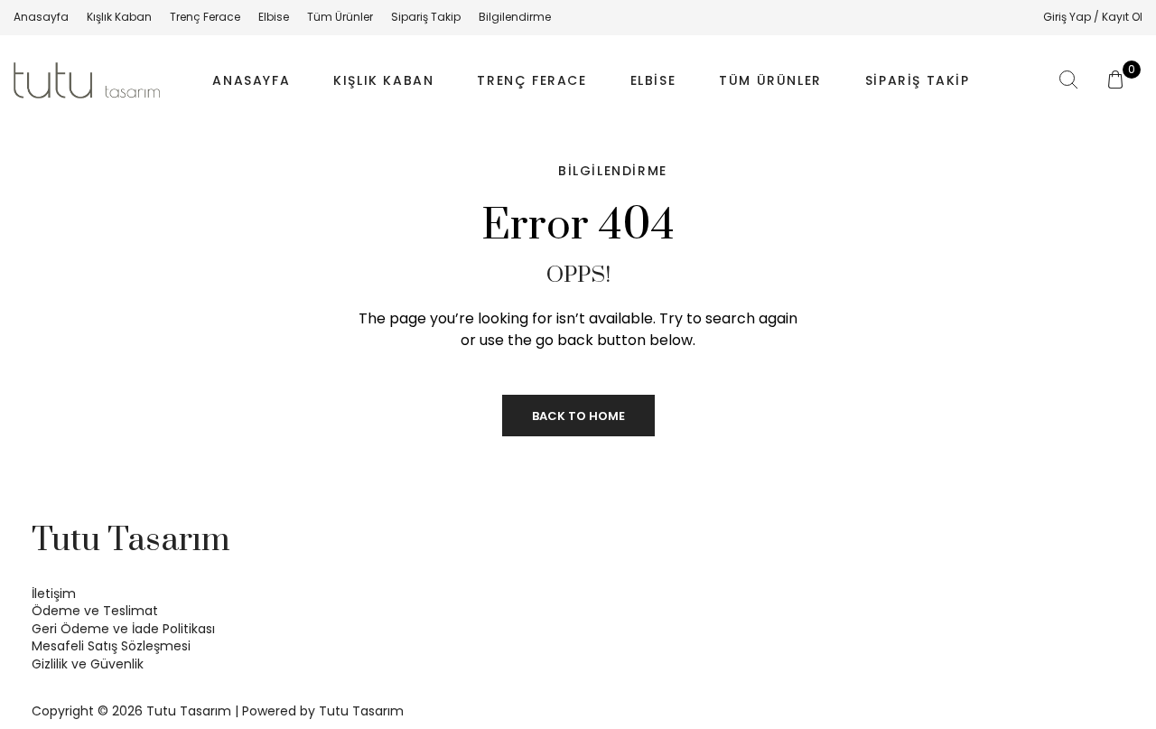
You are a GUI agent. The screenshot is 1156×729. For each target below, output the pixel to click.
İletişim (54, 593)
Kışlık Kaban (383, 80)
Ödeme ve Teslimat (95, 611)
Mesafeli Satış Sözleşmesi (111, 646)
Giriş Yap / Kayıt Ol (1092, 16)
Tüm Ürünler (770, 80)
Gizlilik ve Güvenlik (88, 664)
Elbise (653, 80)
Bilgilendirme (612, 171)
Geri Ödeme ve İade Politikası (123, 629)
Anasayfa (251, 80)
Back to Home (578, 416)
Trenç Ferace (531, 80)
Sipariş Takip (917, 80)
